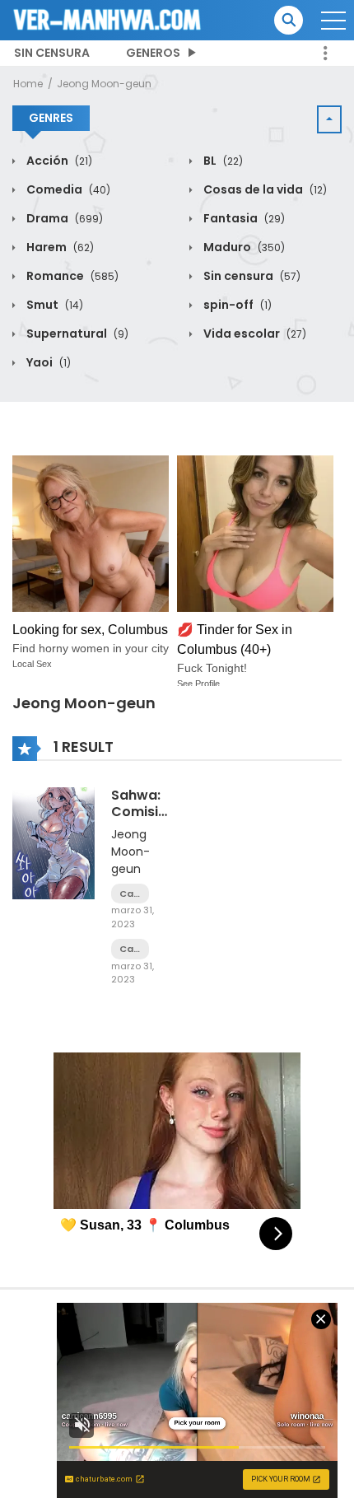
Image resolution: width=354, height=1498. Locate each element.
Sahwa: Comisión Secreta (143, 811)
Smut (53, 304)
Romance (71, 276)
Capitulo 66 (130, 949)
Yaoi (47, 362)
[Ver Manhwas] (107, 19)
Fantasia (243, 218)
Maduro (243, 247)
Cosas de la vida (264, 189)
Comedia (67, 189)
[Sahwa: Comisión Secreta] (53, 842)
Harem (59, 247)
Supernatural (76, 333)
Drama (63, 218)
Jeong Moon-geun (104, 84)
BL (222, 160)
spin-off (236, 304)
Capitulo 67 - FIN (130, 894)
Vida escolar (253, 333)
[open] (333, 21)
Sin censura (52, 52)
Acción (58, 160)
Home (28, 84)
